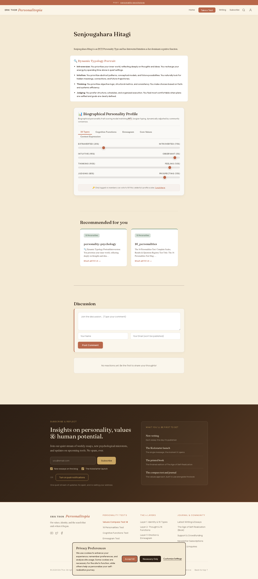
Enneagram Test (111, 538)
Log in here (160, 187)
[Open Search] (243, 10)
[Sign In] (250, 10)
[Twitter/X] (56, 533)
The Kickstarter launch (96, 468)
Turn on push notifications (72, 477)
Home (192, 9)
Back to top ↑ (201, 570)
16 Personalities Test (113, 527)
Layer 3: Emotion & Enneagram (149, 536)
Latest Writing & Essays (190, 522)
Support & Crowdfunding (190, 535)
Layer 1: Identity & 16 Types (154, 522)
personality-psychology (132, 2)
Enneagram (128, 132)
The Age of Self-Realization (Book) (191, 528)
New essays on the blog (66, 468)
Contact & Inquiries (187, 546)
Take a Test (207, 10)
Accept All (129, 559)
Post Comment (90, 345)
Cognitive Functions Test (115, 532)
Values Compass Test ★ (115, 522)
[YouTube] (51, 533)
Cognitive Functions (106, 132)
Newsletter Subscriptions (190, 541)
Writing (222, 9)
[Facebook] (61, 533)
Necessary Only (150, 559)
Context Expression (90, 136)
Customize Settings (172, 558)
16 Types (85, 132)
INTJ (100, 49)
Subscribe (234, 9)
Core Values (146, 132)
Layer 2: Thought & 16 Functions (151, 528)
